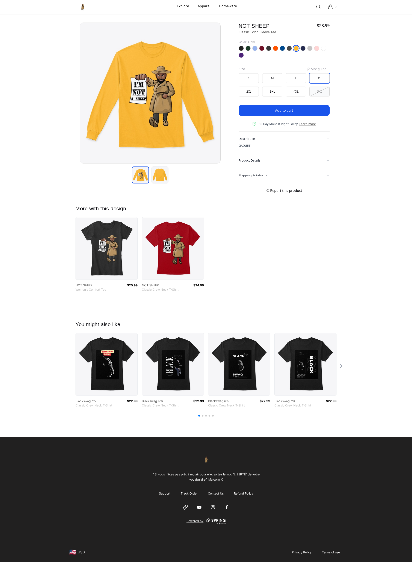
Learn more (307, 124)
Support (164, 493)
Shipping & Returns (253, 175)
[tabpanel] (150, 93)
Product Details (250, 160)
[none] (316, 69)
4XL (296, 91)
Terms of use (331, 552)
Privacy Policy (302, 552)
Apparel (204, 6)
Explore (183, 6)
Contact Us (216, 493)
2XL (248, 91)
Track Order (189, 493)
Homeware (228, 6)
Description (247, 139)
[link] (106, 248)
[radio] (249, 78)
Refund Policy (243, 493)
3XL (272, 91)
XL (319, 78)
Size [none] (242, 69)
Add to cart (284, 110)
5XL (319, 91)
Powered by (194, 521)
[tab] (140, 175)
